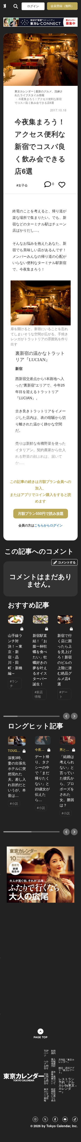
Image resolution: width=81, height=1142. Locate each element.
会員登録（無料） (62, 6)
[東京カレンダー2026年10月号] (40, 874)
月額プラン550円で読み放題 (40, 513)
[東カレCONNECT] (40, 22)
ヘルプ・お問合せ (46, 1064)
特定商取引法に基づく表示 (53, 1095)
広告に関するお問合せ (46, 1078)
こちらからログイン (48, 525)
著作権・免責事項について (53, 1077)
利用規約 (53, 1052)
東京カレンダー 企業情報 (46, 1095)
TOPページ (46, 1053)
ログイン (33, 6)
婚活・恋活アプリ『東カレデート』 (66, 1070)
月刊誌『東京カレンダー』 (66, 1060)
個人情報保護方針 (53, 1062)
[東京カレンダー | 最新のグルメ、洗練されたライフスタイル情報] (4, 6)
